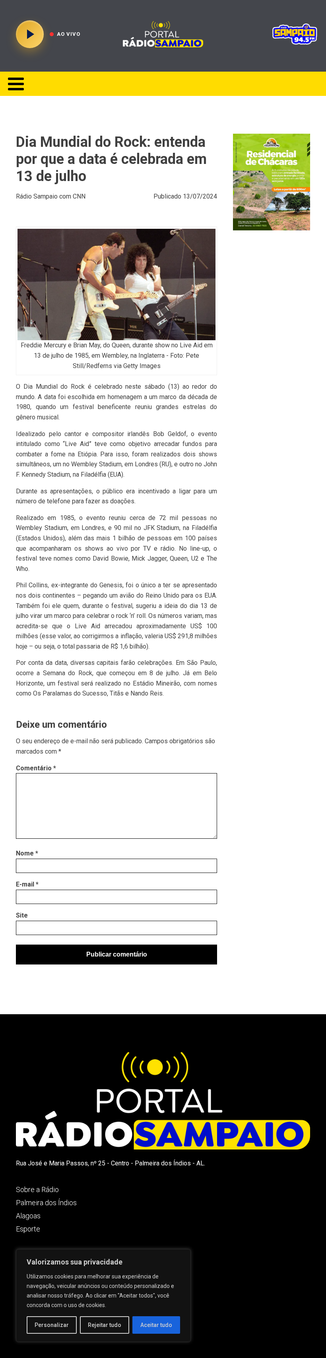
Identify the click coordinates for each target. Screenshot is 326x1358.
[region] (103, 1295)
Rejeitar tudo (104, 1325)
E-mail (27, 884)
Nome (27, 853)
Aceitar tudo (156, 1325)
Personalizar (52, 1325)
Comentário (36, 768)
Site (22, 915)
